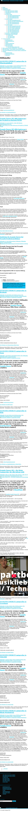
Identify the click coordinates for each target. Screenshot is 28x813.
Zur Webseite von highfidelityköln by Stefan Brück (10, 464)
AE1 (27, 538)
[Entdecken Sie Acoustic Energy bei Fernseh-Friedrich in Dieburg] (14, 243)
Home (4, 7)
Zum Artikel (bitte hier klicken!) (6, 230)
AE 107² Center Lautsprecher (14, 28)
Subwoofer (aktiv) (9, 45)
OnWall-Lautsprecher (9, 43)
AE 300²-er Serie (8, 19)
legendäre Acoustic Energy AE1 (12, 494)
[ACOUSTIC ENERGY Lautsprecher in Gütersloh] (11, 662)
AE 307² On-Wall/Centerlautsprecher (15, 21)
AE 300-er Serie (11, 37)
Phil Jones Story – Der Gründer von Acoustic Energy (13, 49)
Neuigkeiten (5, 8)
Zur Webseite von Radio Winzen (6, 652)
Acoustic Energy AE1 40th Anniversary (13, 129)
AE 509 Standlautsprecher (13, 16)
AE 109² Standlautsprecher (13, 30)
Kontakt (4, 51)
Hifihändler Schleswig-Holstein (11, 296)
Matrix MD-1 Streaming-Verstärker (10, 216)
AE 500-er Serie (8, 14)
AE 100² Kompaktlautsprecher (14, 26)
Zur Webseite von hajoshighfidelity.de (8, 112)
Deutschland (21, 65)
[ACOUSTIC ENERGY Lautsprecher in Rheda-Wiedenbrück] (13, 717)
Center (6, 42)
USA (10, 124)
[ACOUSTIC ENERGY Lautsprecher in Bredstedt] (11, 297)
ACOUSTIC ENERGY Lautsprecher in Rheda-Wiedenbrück (13, 711)
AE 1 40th (14, 123)
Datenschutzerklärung (9, 53)
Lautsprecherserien (6, 9)
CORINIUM (8, 13)
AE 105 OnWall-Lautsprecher (14, 27)
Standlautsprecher (9, 39)
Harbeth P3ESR (20, 139)
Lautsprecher (23, 79)
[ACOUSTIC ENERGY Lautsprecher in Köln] (10, 417)
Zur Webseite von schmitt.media (6, 704)
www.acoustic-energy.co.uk (11, 807)
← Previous (5, 768)
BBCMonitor (19, 123)
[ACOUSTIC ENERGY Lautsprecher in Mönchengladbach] (12, 68)
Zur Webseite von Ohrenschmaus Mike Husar (9, 345)
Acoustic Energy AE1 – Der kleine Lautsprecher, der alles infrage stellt (12, 471)
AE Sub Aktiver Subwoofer (13, 29)
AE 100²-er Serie (8, 24)
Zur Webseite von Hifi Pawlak (6, 404)
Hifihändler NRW (8, 67)
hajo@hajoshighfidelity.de (8, 110)
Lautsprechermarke (17, 67)
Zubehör (4, 793)
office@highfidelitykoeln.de (9, 462)
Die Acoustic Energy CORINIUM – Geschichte (12, 48)
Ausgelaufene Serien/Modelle (11, 34)
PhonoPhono (18, 490)
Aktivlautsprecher (9, 44)
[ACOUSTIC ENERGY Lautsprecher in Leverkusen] (11, 608)
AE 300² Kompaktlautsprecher (14, 20)
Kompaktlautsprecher (9, 41)
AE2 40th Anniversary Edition (11, 12)
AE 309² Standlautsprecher (13, 22)
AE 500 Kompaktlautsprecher (14, 15)
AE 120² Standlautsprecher (13, 31)
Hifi (25, 65)
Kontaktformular (8, 52)
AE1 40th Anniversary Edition (11, 10)
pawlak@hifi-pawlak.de (8, 402)
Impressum (7, 55)
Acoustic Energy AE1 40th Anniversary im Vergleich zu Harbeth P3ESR (13, 119)
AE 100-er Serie (11, 36)
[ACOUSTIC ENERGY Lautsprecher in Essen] (10, 358)
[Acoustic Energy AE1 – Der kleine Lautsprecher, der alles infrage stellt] (14, 478)
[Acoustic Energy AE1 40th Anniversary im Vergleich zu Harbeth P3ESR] (14, 126)
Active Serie (10, 35)
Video (6, 474)
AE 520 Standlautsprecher (13, 17)
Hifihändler (2, 65)
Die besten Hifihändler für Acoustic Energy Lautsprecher (14, 50)
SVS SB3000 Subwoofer (19, 198)
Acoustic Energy (15, 305)
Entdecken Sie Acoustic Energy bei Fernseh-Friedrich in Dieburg (11, 238)
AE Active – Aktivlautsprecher (11, 32)
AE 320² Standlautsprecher (13, 23)
